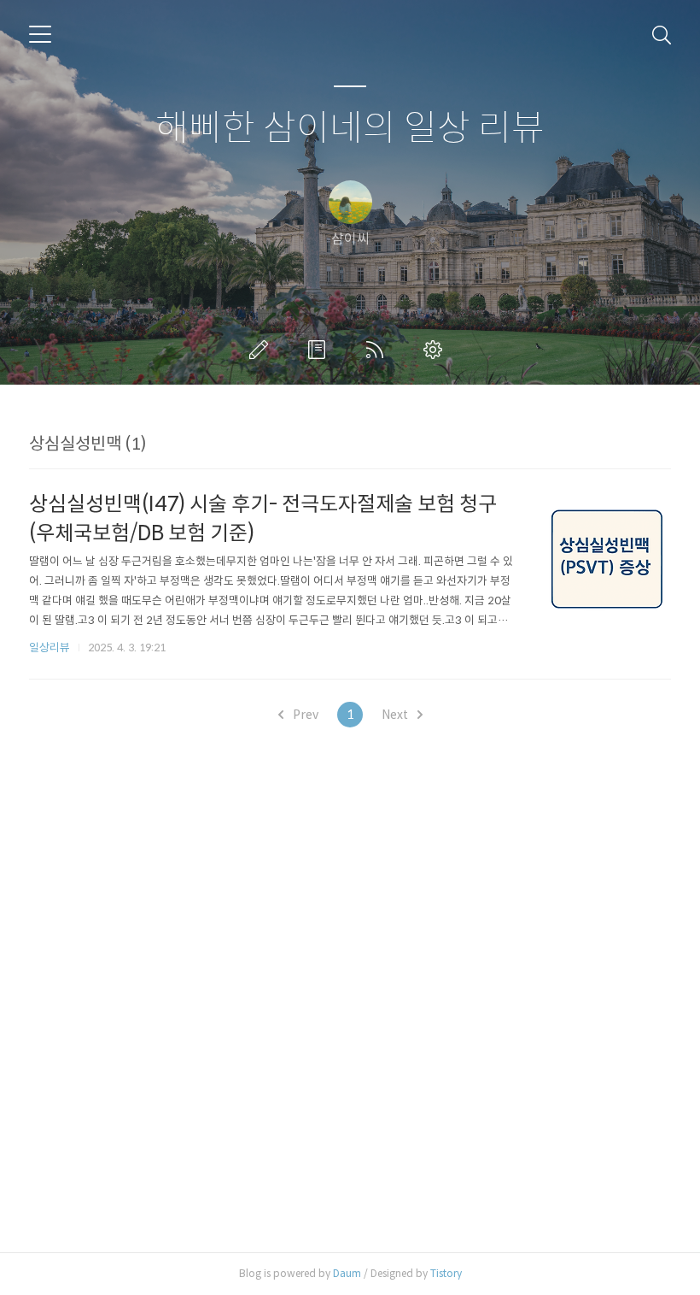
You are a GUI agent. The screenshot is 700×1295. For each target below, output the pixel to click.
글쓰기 (262, 350)
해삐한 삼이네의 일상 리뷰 (350, 129)
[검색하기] (661, 34)
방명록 (320, 350)
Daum (347, 1273)
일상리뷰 (49, 647)
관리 (436, 350)
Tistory (446, 1273)
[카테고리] (40, 34)
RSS (378, 350)
